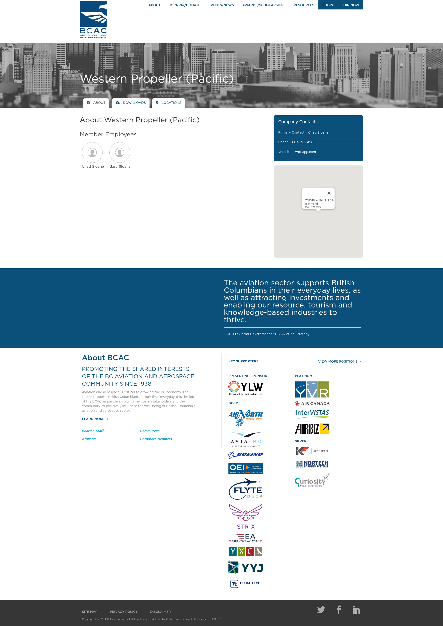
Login (328, 5)
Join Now (350, 5)
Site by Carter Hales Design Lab (176, 619)
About (154, 5)
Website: (285, 152)
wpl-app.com (305, 152)
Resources (304, 5)
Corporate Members (156, 439)
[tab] (96, 103)
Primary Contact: (291, 132)
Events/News (221, 5)
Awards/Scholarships (263, 5)
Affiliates (89, 439)
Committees (149, 431)
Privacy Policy (124, 612)
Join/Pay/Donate (184, 5)
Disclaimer (160, 612)
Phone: (283, 142)
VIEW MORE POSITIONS (337, 361)
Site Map (89, 612)
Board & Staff (93, 431)
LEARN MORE (93, 419)
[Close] (329, 193)
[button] (93, 152)
